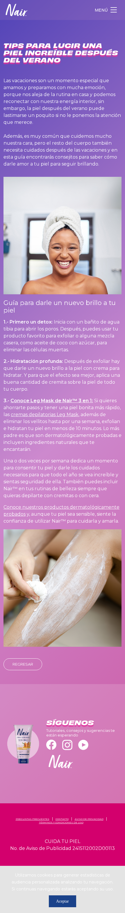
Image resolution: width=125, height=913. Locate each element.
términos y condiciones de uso (61, 822)
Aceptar (62, 901)
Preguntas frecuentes (32, 819)
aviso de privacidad (89, 819)
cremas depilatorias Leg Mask (44, 414)
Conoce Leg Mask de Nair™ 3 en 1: (51, 400)
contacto (62, 819)
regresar (22, 664)
